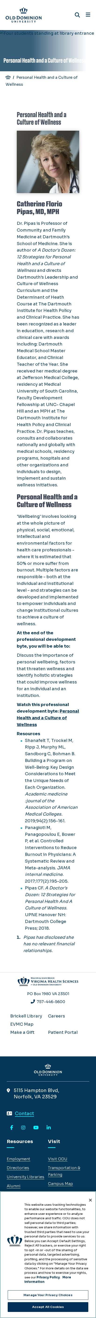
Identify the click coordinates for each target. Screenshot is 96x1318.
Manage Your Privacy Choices (48, 1295)
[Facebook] (11, 1128)
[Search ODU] (77, 15)
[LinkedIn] (49, 1128)
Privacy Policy (48, 1277)
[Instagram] (23, 1128)
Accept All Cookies (48, 1307)
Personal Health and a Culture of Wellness (48, 718)
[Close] (90, 1200)
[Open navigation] (88, 15)
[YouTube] (36, 1128)
